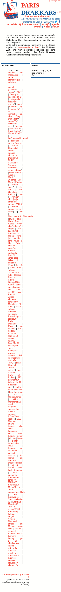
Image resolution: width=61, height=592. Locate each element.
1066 (19, 419)
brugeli (11, 516)
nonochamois (14, 209)
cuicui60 (12, 245)
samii (18, 284)
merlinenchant (14, 402)
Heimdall (12, 365)
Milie (10, 211)
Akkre (11, 284)
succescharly (14, 409)
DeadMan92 (13, 343)
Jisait (10, 187)
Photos (37, 27)
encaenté (12, 475)
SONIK (11, 331)
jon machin (14, 238)
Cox (18, 289)
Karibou (11, 194)
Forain (15, 145)
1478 (19, 377)
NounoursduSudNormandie (20, 216)
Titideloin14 (13, 272)
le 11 (18, 382)
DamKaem (13, 119)
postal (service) (12, 88)
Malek (11, 236)
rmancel (12, 531)
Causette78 (13, 555)
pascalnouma (14, 97)
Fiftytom (12, 406)
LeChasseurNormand (18, 138)
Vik (19, 180)
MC (9, 111)
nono (20, 194)
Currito (11, 280)
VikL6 (19, 204)
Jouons (11, 414)
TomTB (11, 506)
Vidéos (46, 27)
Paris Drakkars (12, 322)
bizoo (19, 438)
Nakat (18, 219)
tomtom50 (13, 302)
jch (19, 328)
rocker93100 (14, 509)
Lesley (11, 538)
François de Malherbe (15, 449)
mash (10, 404)
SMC (10, 375)
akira (15, 399)
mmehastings (14, 170)
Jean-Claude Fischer (15, 434)
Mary (19, 92)
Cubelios (12, 550)
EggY (10, 131)
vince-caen (13, 258)
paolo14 (11, 248)
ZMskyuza (13, 553)
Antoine (11, 250)
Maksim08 (13, 504)
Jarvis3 (19, 265)
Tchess (11, 270)
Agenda (55, 24)
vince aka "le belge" (15, 224)
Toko (10, 489)
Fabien (17, 528)
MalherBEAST (15, 133)
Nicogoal (15, 141)
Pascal (11, 294)
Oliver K (13, 260)
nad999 (11, 341)
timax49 (12, 480)
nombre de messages (15, 73)
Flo (15, 494)
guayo (11, 424)
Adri (10, 275)
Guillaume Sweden (13, 163)
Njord (12, 267)
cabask (11, 355)
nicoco (12, 438)
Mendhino (12, 304)
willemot (12, 180)
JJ (15, 211)
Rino (19, 370)
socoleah (12, 314)
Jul (15, 394)
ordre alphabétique (14, 78)
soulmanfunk (14, 380)
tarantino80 (13, 443)
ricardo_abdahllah (16, 492)
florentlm (12, 263)
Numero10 (13, 336)
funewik (12, 106)
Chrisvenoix (13, 497)
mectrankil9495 (15, 389)
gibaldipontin (14, 287)
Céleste (11, 411)
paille (18, 306)
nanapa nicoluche (12, 154)
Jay (20, 106)
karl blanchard (15, 190)
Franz (18, 236)
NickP (11, 160)
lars (10, 289)
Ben (19, 267)
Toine (10, 348)
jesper (11, 104)
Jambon (15, 197)
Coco (10, 306)
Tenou (11, 92)
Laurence (12, 431)
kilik (19, 292)
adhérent (12, 82)
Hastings (12, 102)
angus (11, 228)
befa (11, 392)
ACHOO (12, 333)
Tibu (20, 211)
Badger (17, 275)
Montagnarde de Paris (28, 47)
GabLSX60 (13, 231)
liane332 (12, 311)
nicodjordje (13, 199)
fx (19, 277)
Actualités (12, 24)
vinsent (11, 453)
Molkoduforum (14, 397)
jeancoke (12, 114)
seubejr (11, 560)
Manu (10, 182)
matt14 (11, 455)
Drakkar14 (13, 158)
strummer (12, 202)
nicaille (11, 419)
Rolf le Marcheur (15, 356)
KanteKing (13, 511)
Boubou (11, 277)
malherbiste (14, 128)
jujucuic (15, 465)
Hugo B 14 (15, 539)
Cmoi (10, 326)
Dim (19, 228)
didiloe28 (12, 319)
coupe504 (12, 121)
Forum (55, 27)
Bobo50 (11, 255)
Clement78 (13, 148)
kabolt (11, 546)
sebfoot (11, 309)
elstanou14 (13, 565)
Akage (11, 223)
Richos (11, 377)
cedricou (12, 150)
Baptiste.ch (13, 233)
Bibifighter (13, 350)
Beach (15, 441)
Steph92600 (13, 485)
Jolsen (11, 297)
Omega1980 (14, 282)
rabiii (10, 126)
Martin (11, 177)
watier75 (15, 109)
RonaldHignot (14, 316)
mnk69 (11, 292)
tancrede (18, 470)
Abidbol (11, 175)
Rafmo (15, 206)
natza (17, 131)
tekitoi (11, 467)
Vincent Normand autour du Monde (15, 522)
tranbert (11, 426)
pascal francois (15, 143)
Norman (11, 421)
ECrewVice (13, 416)
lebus (10, 445)
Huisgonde (15, 99)
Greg (18, 116)
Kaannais (16, 502)
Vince (11, 265)
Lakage (11, 514)
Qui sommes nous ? (29, 24)
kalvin (11, 382)
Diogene (18, 126)
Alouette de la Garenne (15, 534)
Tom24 (11, 363)
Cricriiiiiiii (12, 558)
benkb (18, 387)
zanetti (11, 338)
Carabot (18, 182)
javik (11, 219)
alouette (12, 299)
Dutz (18, 243)
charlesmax (13, 543)
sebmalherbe (15, 172)
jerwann (18, 392)
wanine (11, 353)
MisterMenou (14, 487)
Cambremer (13, 477)
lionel (18, 363)
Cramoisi (12, 372)
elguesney (13, 563)
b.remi (15, 184)
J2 (20, 304)
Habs (10, 221)
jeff (18, 375)
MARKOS (12, 482)
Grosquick (15, 94)
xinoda (11, 433)
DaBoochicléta (15, 463)
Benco (18, 221)
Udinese (12, 123)
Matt (15, 472)
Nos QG (45, 24)
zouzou (11, 367)
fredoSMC (13, 167)
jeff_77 (11, 370)
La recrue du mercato (15, 458)
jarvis (19, 104)
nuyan (11, 204)
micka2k (12, 360)
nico (10, 387)
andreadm (12, 253)
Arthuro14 (12, 548)
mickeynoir (13, 345)
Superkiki (12, 384)
